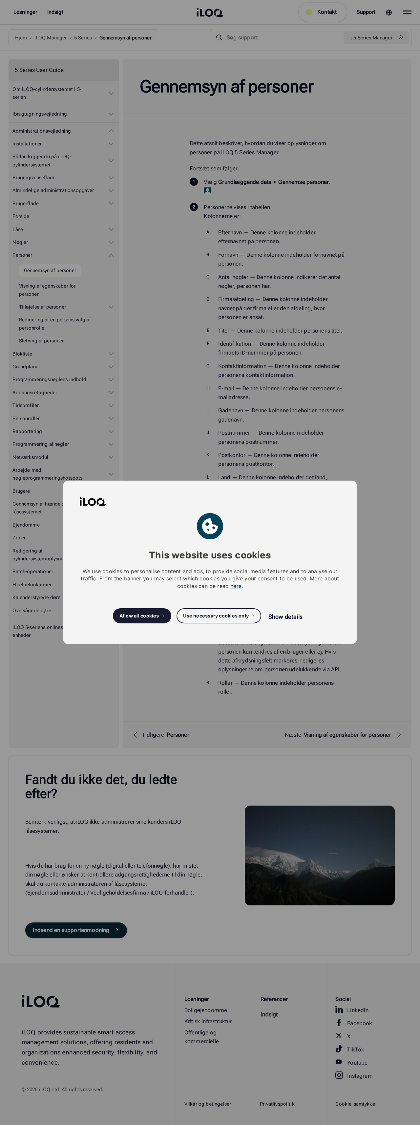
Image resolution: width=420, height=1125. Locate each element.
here (236, 586)
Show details (285, 616)
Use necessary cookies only (216, 616)
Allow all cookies (139, 616)
